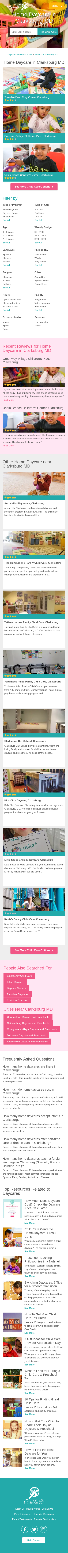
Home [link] (37, 54)
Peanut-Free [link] (41, 284)
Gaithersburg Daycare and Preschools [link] (28, 1023)
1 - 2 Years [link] (8, 235)
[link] (16, 6)
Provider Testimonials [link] (45, 1519)
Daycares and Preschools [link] (19, 54)
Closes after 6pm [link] (11, 303)
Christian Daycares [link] (17, 1000)
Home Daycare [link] (10, 209)
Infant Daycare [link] (15, 982)
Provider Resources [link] (44, 1514)
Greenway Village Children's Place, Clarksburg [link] (27, 360)
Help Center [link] (33, 1540)
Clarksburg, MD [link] (50, 54)
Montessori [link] (40, 254)
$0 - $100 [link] (39, 232)
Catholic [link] (7, 284)
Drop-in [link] (38, 216)
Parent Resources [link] (23, 1514)
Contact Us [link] (47, 1508)
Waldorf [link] (38, 258)
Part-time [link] (39, 213)
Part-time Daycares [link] (17, 994)
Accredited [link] (40, 277)
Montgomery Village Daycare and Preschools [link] (32, 1029)
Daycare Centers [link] (16, 988)
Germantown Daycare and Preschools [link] (28, 1017)
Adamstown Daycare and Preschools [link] (27, 1041)
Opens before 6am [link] (12, 299)
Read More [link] (8, 400)
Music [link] (6, 322)
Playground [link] (40, 299)
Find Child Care (48, 31)
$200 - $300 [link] (40, 239)
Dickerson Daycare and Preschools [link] (26, 1035)
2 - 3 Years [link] (8, 239)
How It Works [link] (33, 1508)
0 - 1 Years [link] (8, 232)
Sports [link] (6, 325)
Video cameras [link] (42, 303)
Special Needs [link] (42, 280)
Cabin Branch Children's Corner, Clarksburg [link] (33, 408)
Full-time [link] (39, 209)
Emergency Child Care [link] (19, 975)
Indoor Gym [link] (40, 306)
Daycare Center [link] (10, 213)
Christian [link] (7, 277)
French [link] (6, 261)
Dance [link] (6, 329)
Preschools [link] (8, 216)
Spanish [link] (7, 254)
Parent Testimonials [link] (22, 1519)
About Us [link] (20, 1508)
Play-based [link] (40, 261)
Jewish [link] (6, 280)
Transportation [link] (42, 322)
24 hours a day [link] (10, 306)
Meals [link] (38, 325)
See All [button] (6, 220)
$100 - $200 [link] (40, 235)
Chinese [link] (7, 258)
